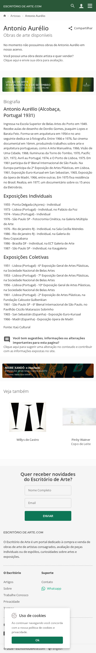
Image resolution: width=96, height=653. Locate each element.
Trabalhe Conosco (15, 595)
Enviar (48, 516)
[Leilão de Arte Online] (48, 90)
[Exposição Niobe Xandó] (48, 377)
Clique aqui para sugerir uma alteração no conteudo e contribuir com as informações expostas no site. (47, 344)
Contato (47, 582)
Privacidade (11, 601)
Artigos (8, 582)
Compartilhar (83, 28)
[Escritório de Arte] (22, 6)
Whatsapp (54, 588)
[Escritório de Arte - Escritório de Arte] (23, 532)
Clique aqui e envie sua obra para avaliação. (33, 60)
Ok (37, 640)
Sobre (7, 588)
